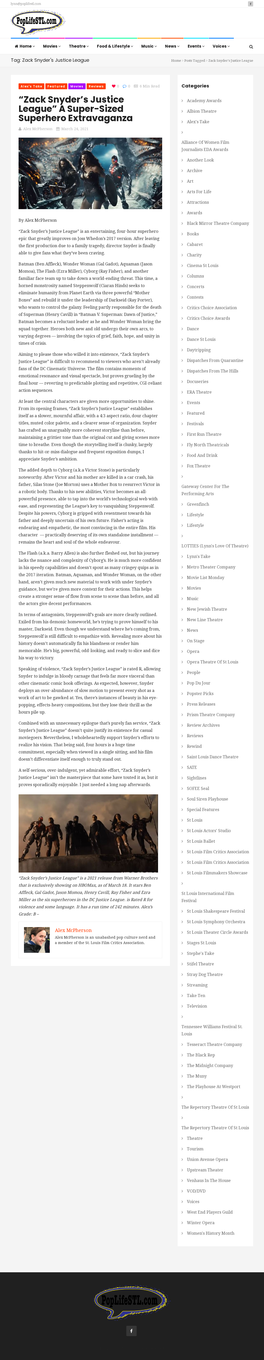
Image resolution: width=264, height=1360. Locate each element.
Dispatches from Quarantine (215, 360)
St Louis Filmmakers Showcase (217, 872)
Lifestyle (195, 514)
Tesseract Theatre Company (214, 1044)
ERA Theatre (199, 392)
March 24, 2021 (74, 129)
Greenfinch (198, 504)
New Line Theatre (205, 619)
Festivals (195, 423)
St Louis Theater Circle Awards (217, 932)
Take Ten (196, 995)
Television (197, 1006)
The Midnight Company (210, 1065)
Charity (194, 255)
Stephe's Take (200, 953)
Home (26, 46)
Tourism (195, 1148)
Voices (220, 46)
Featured (56, 86)
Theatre (77, 46)
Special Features (203, 809)
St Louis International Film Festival (208, 897)
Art (190, 181)
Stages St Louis (201, 942)
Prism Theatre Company (211, 714)
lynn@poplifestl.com (26, 4)
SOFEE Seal (198, 788)
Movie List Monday (205, 577)
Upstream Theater (205, 1170)
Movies (50, 46)
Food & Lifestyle (114, 46)
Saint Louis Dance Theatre (212, 756)
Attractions (198, 202)
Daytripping (199, 350)
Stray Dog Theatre (205, 974)
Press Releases (201, 704)
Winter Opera (200, 1222)
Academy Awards (204, 100)
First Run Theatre (204, 434)
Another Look (200, 160)
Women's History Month (210, 1233)
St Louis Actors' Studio (209, 830)
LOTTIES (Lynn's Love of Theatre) (215, 546)
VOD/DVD (196, 1191)
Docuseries (197, 381)
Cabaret (195, 244)
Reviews (96, 86)
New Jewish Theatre (207, 609)
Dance (193, 328)
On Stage (195, 640)
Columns (195, 276)
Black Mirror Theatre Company (218, 223)
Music (147, 46)
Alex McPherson (38, 129)
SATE (192, 767)
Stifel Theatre (200, 964)
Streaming (197, 985)
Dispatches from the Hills (212, 371)
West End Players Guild (210, 1212)
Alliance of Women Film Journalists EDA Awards (205, 146)
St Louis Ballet (201, 841)
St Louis (194, 820)
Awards (194, 212)
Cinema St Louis (202, 265)
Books (193, 234)
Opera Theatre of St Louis (212, 662)
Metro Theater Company (211, 567)
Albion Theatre (202, 111)
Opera (193, 651)
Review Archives (203, 725)
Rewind (194, 746)
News (171, 46)
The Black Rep (201, 1055)
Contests (195, 297)
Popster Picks (200, 693)
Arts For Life (199, 191)
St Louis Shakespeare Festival (216, 911)
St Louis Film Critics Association (218, 851)
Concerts (195, 286)
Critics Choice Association (212, 307)
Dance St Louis (201, 339)
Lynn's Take (198, 556)
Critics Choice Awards (208, 318)
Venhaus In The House (209, 1180)
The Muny (197, 1076)
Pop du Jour (198, 683)
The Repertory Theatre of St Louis (215, 1107)
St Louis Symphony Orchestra (216, 921)
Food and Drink (202, 455)
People (193, 672)
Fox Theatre (198, 466)
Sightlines (196, 778)
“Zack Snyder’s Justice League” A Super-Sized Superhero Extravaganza (76, 108)
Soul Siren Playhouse (207, 799)
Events (195, 46)
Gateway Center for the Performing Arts (205, 490)
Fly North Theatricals (208, 444)
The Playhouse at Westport (213, 1086)
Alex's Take (31, 86)
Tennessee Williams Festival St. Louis (212, 1030)
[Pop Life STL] (38, 23)
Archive (194, 170)
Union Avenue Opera (207, 1159)
